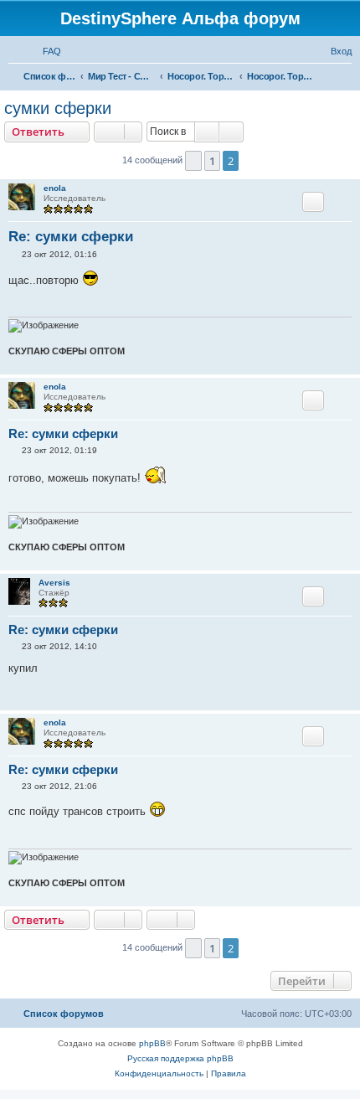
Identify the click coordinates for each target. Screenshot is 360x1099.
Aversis (54, 582)
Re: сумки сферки (70, 237)
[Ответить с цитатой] (313, 202)
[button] (193, 161)
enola (55, 188)
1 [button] (212, 160)
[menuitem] (44, 51)
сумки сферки (57, 108)
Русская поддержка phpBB (180, 1058)
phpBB (152, 1043)
